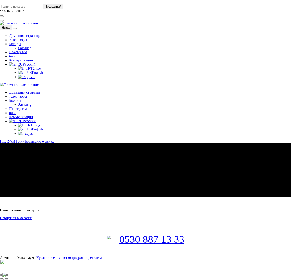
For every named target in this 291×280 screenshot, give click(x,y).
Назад (6, 27)
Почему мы (18, 52)
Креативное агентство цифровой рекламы (69, 258)
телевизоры (18, 40)
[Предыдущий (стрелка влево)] (2, 279)
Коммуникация (21, 60)
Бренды (15, 44)
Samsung (24, 48)
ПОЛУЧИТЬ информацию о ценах (27, 141)
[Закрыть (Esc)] (2, 275)
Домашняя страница (24, 36)
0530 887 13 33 (151, 239)
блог (12, 56)
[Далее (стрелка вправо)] (6, 279)
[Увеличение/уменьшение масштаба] (6, 275)
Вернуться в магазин (16, 218)
